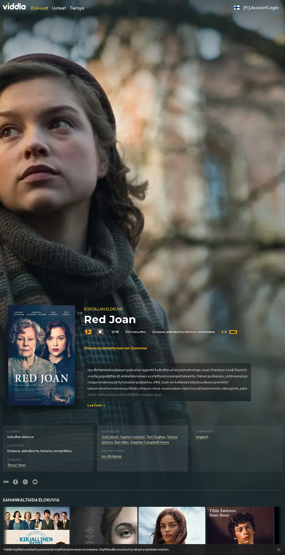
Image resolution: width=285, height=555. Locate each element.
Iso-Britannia (111, 456)
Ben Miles (121, 442)
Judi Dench (110, 436)
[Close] (278, 549)
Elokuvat (39, 8)
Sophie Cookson (132, 436)
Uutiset (59, 8)
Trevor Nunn (16, 465)
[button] (237, 8)
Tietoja (77, 8)
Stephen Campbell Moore (149, 442)
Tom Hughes (155, 436)
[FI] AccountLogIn (261, 7)
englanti (202, 436)
